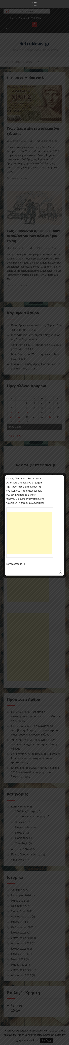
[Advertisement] (29, 533)
